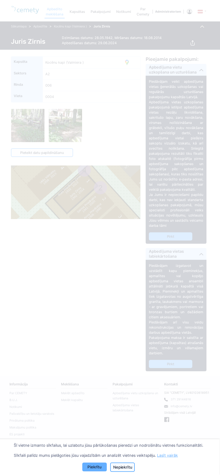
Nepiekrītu (122, 467)
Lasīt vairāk (167, 455)
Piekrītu (94, 467)
